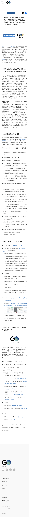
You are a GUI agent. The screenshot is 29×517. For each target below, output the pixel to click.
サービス (4, 485)
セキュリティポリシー (6, 508)
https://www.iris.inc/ (17, 405)
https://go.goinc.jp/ (17, 245)
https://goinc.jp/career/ (16, 420)
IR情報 (3, 488)
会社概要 (4, 482)
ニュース (4, 491)
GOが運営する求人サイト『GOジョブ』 (14, 140)
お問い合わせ (5, 501)
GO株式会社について (8, 478)
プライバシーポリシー (6, 506)
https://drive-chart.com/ (11, 389)
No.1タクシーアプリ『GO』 (9, 46)
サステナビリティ (7, 494)
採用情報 (4, 497)
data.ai (3, 59)
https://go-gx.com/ (18, 394)
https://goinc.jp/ (19, 417)
